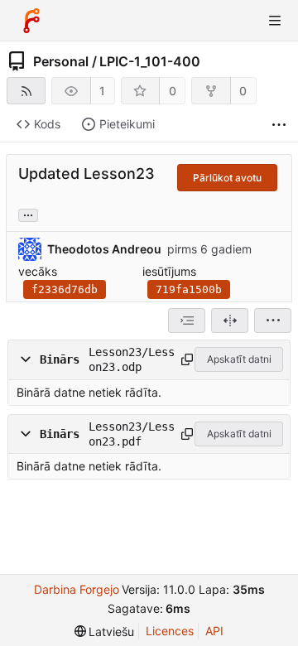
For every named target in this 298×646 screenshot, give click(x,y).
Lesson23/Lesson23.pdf (132, 434)
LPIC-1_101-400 (149, 61)
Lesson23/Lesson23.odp (132, 359)
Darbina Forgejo (76, 589)
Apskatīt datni (239, 359)
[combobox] (186, 320)
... (28, 214)
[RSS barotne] (26, 90)
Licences (170, 631)
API (214, 631)
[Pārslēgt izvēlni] (275, 21)
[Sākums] (31, 21)
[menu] (272, 320)
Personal (61, 61)
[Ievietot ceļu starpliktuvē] (185, 359)
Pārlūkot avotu (227, 177)
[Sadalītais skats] (229, 320)
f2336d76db (64, 289)
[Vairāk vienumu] (279, 125)
